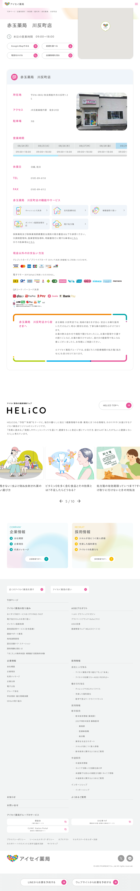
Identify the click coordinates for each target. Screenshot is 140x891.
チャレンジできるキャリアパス (87, 689)
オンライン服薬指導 (15, 624)
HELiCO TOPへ (111, 405)
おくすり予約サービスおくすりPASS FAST (25, 614)
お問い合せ (12, 805)
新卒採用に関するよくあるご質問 (89, 751)
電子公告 (11, 686)
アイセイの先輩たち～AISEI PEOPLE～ (92, 677)
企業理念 (18, 544)
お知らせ (11, 797)
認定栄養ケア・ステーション (18, 644)
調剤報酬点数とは (15, 649)
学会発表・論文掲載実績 (17, 696)
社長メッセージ (13, 676)
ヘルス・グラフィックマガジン (83, 614)
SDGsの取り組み (14, 701)
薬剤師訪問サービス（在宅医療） (21, 629)
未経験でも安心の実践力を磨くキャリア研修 (94, 773)
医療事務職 (84, 731)
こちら (75, 238)
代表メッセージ (21, 549)
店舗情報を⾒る (53, 55)
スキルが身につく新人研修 (92, 538)
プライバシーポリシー (16, 839)
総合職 (82, 736)
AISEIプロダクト (79, 608)
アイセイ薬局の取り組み (19, 608)
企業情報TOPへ (35, 559)
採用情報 (76, 661)
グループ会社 (12, 691)
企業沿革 (11, 681)
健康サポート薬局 (15, 634)
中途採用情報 (81, 763)
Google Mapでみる (20, 46)
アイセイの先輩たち (88, 549)
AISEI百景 (75, 624)
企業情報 (11, 661)
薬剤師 (82, 726)
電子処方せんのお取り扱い (18, 619)
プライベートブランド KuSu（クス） (85, 619)
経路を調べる (52, 46)
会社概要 (18, 538)
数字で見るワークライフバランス (89, 699)
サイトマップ (52, 844)
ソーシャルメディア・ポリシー (42, 839)
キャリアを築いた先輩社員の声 (88, 768)
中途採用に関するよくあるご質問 (89, 778)
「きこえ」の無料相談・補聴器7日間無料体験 (26, 653)
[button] (61, 501)
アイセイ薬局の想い (62, 589)
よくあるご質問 (78, 797)
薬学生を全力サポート (85, 741)
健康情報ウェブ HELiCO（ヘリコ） (85, 629)
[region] (70, 149)
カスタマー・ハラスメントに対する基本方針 (25, 844)
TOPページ (11, 11)
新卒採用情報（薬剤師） (85, 716)
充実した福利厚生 (88, 544)
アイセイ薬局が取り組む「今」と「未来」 (92, 672)
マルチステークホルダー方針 (85, 839)
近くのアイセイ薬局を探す (21, 589)
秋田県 (30, 11)
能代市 (37, 11)
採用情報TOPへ (100, 559)
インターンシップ (82, 790)
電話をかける (17, 55)
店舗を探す (21, 11)
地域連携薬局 (13, 639)
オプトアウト (63, 839)
